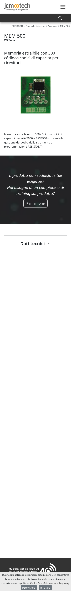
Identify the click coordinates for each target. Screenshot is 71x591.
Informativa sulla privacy (56, 583)
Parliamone (35, 203)
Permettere (28, 587)
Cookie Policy (37, 583)
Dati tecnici (32, 243)
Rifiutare (45, 587)
